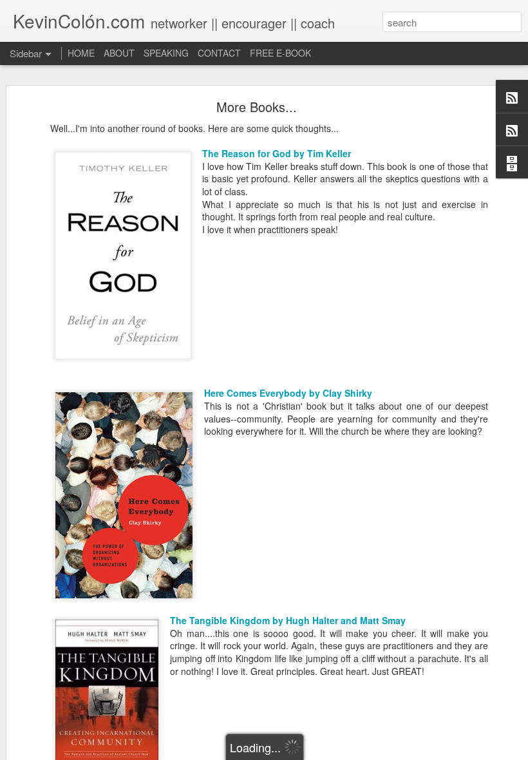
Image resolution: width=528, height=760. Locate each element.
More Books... (256, 106)
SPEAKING (166, 52)
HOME (81, 52)
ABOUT (119, 52)
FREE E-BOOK (280, 52)
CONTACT (219, 52)
